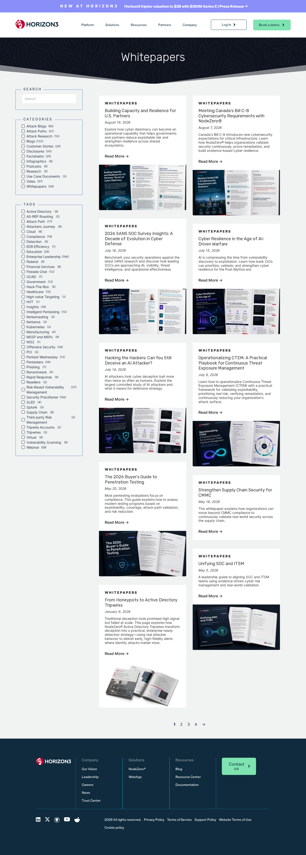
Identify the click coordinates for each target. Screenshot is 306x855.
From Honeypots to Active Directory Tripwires (141, 602)
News (86, 792)
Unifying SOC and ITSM (221, 563)
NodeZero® (137, 769)
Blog (178, 769)
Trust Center (91, 800)
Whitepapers (121, 103)
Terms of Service (179, 819)
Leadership (90, 776)
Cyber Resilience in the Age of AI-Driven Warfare (231, 241)
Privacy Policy (154, 819)
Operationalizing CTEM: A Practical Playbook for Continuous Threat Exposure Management (232, 363)
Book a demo (269, 24)
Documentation (187, 784)
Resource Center (188, 776)
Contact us (237, 766)
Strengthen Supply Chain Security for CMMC (235, 492)
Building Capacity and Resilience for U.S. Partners (140, 113)
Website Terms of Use (235, 819)
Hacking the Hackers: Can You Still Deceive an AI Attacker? (138, 360)
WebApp (135, 776)
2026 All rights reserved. (122, 819)
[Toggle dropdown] (234, 24)
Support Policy (205, 819)
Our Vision (89, 769)
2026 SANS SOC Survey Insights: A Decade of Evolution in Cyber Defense (139, 238)
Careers (87, 784)
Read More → (117, 156)
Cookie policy (114, 827)
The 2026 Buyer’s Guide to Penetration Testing (131, 479)
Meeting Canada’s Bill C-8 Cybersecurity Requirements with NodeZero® (231, 116)
